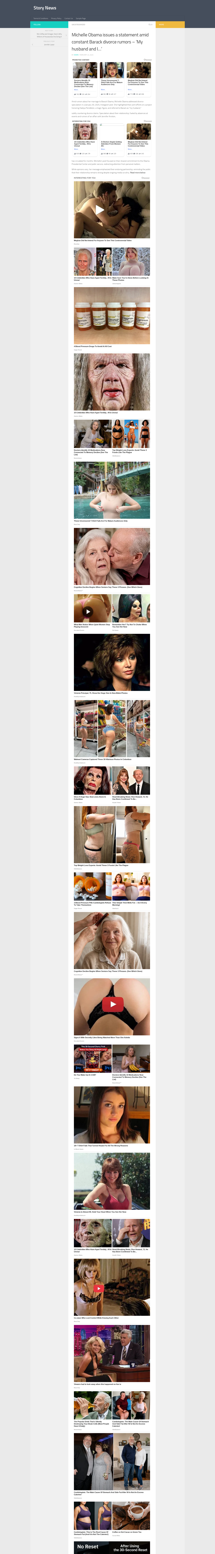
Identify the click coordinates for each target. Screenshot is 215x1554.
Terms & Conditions (40, 18)
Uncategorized (78, 25)
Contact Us (68, 18)
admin (76, 55)
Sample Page (81, 18)
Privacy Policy (56, 18)
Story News (45, 8)
